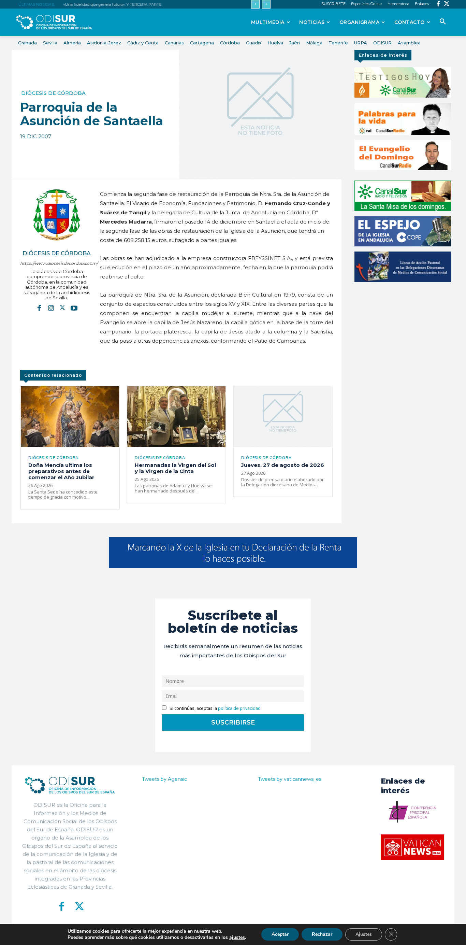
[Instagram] (50, 307)
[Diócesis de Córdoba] (56, 215)
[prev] (255, 4)
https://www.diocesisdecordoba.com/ (56, 263)
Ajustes (363, 934)
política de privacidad (239, 708)
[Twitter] (446, 4)
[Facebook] (438, 4)
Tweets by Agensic (164, 779)
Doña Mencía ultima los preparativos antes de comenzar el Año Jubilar (61, 471)
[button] (443, 22)
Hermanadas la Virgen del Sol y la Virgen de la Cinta (175, 468)
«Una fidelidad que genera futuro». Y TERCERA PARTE (112, 4)
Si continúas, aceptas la (215, 708)
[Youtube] (74, 307)
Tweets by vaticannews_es (289, 779)
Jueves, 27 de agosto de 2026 (282, 465)
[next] (266, 4)
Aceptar (280, 934)
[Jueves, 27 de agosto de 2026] (283, 416)
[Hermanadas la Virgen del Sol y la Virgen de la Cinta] (176, 416)
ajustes (237, 937)
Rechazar (322, 934)
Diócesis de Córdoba (53, 93)
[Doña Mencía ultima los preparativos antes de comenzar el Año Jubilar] (70, 416)
